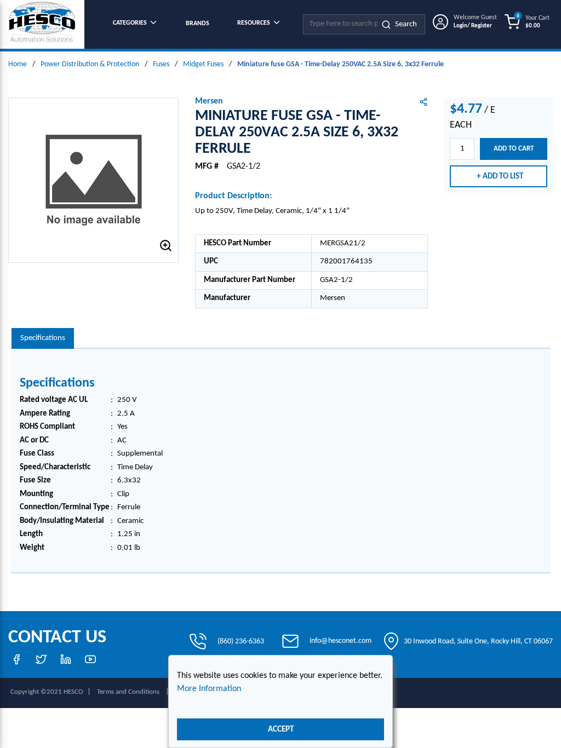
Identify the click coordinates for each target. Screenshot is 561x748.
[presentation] (43, 338)
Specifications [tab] (42, 338)
